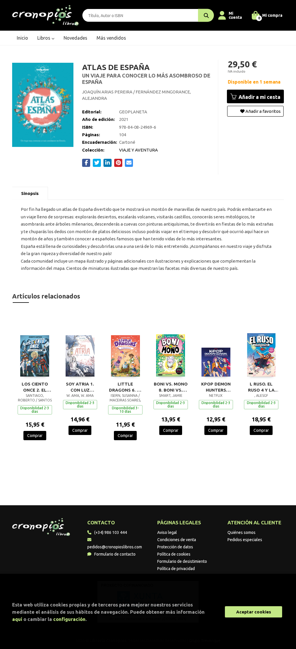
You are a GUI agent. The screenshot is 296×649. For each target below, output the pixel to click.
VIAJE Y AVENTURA (138, 150)
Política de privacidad (176, 568)
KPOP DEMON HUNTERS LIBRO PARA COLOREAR (216, 386)
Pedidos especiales (244, 539)
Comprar (34, 435)
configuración (69, 619)
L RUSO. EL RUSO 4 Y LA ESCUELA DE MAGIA (261, 386)
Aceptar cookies (253, 611)
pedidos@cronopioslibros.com (114, 547)
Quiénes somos (241, 532)
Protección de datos (175, 547)
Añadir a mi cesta (258, 97)
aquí (17, 619)
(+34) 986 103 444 (110, 532)
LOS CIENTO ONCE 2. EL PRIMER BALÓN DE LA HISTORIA (34, 386)
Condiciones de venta (176, 539)
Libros (44, 37)
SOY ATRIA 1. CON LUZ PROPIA (80, 386)
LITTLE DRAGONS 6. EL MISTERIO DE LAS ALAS (125, 386)
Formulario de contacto (115, 554)
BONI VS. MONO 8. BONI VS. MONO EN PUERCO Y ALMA (171, 386)
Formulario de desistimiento (182, 561)
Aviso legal (167, 532)
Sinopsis (30, 193)
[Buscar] (206, 15)
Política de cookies (173, 554)
